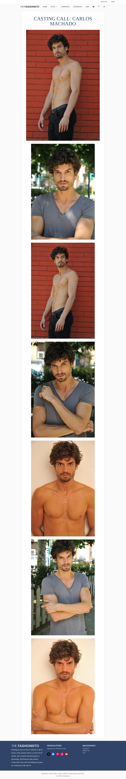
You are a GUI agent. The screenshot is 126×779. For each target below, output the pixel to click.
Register (104, 1)
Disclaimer (45, 773)
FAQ (84, 753)
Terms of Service (63, 773)
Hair (87, 6)
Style (53, 6)
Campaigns (65, 6)
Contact (86, 748)
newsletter (61, 748)
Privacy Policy (53, 773)
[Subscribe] (93, 7)
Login (113, 1)
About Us (86, 750)
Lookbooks (77, 6)
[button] (99, 7)
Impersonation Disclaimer (76, 773)
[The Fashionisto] (29, 7)
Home (45, 6)
